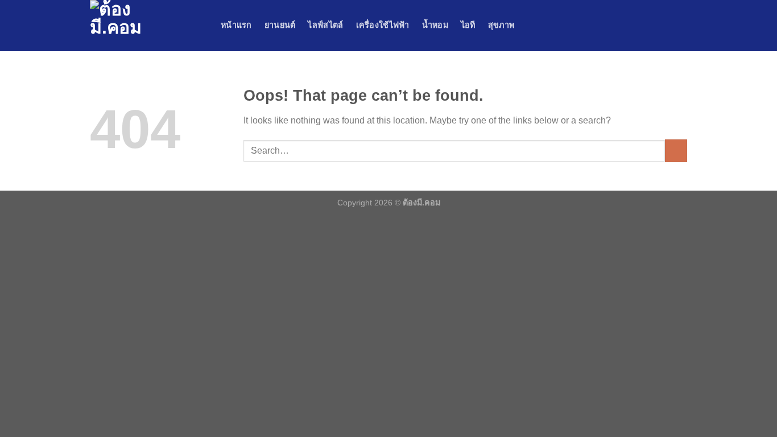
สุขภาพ (501, 25)
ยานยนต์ (280, 25)
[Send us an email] (679, 25)
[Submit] (676, 150)
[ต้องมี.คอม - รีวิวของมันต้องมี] (147, 25)
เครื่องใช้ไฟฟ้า (383, 25)
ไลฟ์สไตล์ (325, 25)
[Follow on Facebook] (635, 25)
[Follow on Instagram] (650, 25)
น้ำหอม (435, 25)
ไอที (468, 25)
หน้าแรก (236, 25)
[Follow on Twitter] (664, 25)
